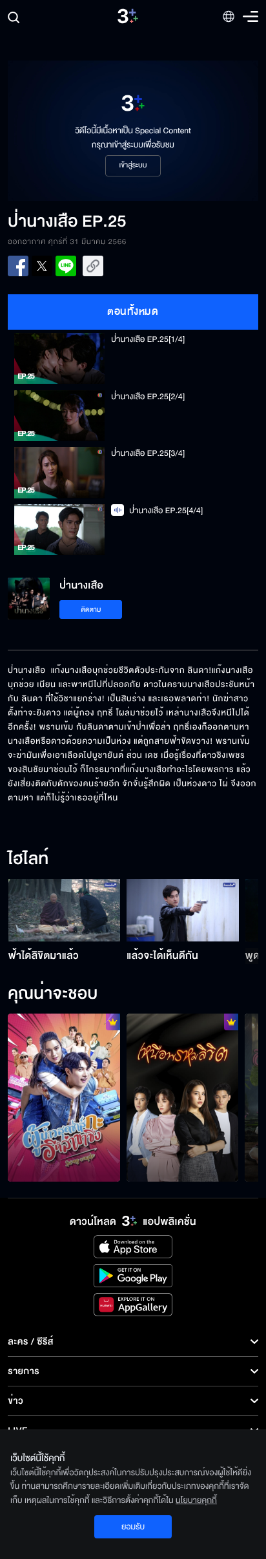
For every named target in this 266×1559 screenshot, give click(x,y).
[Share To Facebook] (18, 266)
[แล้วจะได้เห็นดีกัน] (183, 910)
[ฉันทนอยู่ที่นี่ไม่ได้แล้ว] (183, 1097)
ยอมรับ (133, 1526)
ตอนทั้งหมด (132, 311)
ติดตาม (91, 609)
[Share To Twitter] (42, 266)
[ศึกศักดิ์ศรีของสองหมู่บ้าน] (64, 1097)
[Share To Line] (66, 266)
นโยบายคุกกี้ (196, 1500)
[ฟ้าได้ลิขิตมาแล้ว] (64, 910)
